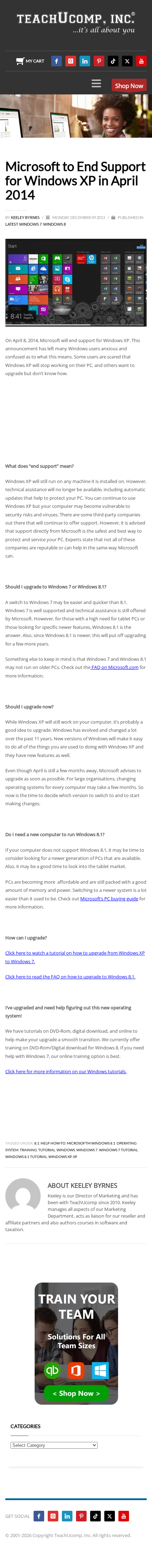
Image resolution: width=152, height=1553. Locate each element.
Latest (11, 224)
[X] (127, 61)
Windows (66, 1150)
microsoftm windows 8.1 (91, 1143)
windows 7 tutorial (118, 1150)
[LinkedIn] (85, 61)
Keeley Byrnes (25, 217)
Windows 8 (54, 224)
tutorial (46, 1150)
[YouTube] (141, 61)
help (45, 1143)
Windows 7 (30, 224)
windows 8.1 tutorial (26, 1156)
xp (75, 1156)
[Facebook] (56, 61)
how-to (58, 1143)
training (28, 1150)
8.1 (36, 1143)
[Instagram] (70, 61)
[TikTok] (113, 61)
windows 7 (87, 1150)
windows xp (59, 1156)
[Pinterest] (99, 61)
